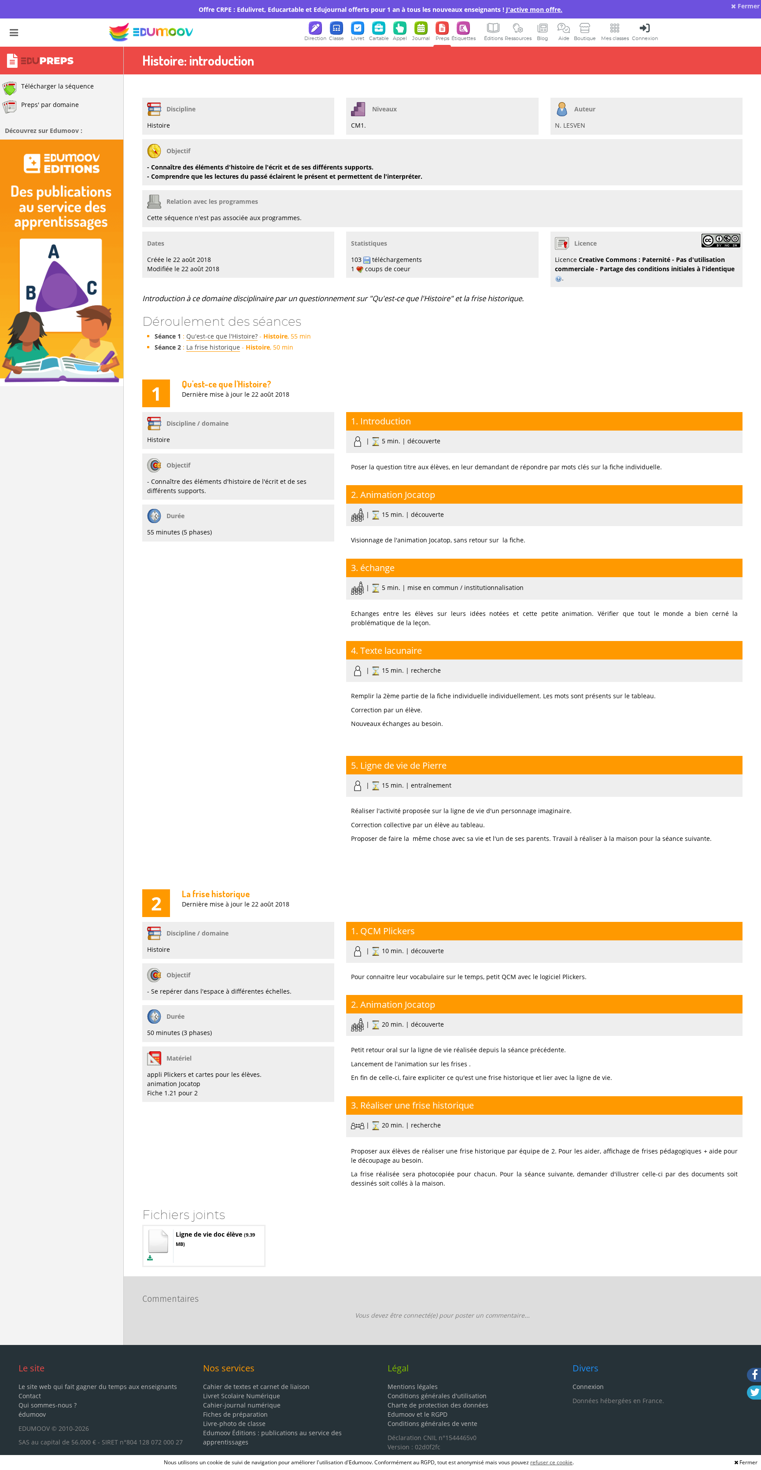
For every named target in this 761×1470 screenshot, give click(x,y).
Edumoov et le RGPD (417, 1414)
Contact (29, 1396)
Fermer (748, 6)
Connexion (588, 1386)
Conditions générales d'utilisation (437, 1396)
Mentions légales (413, 1386)
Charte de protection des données (438, 1405)
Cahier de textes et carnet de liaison (256, 1386)
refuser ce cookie (551, 1462)
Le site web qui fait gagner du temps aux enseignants (97, 1386)
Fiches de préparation (235, 1414)
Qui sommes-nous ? (47, 1405)
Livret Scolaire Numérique (241, 1396)
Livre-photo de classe (234, 1423)
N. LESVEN (570, 125)
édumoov (32, 1414)
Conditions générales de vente (432, 1423)
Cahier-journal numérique (242, 1405)
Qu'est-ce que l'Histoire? (222, 336)
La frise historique (213, 347)
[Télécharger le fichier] (150, 1258)
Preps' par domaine (50, 104)
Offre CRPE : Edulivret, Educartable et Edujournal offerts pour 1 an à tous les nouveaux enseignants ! (380, 9)
